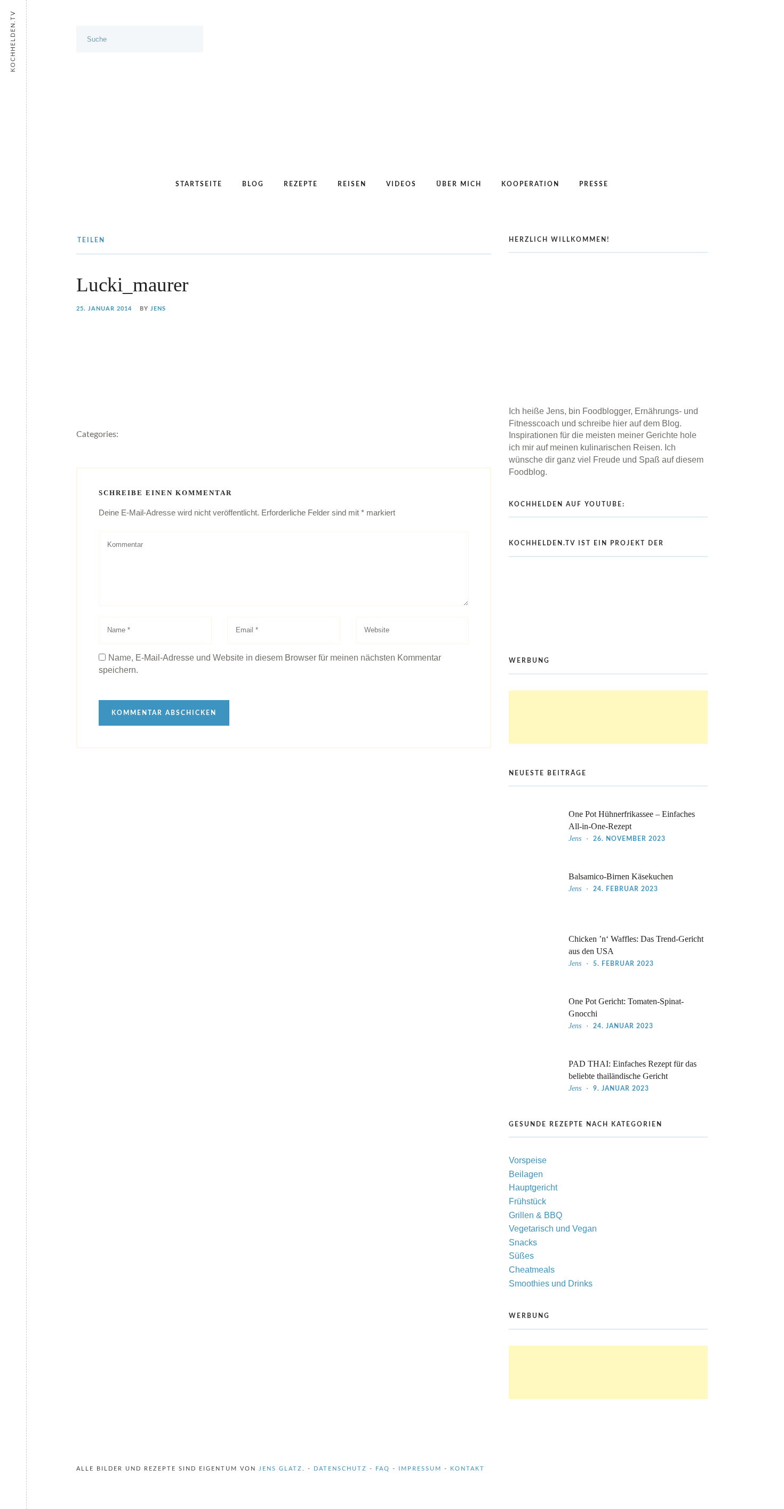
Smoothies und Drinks (551, 1283)
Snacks (523, 1242)
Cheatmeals (532, 1269)
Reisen (352, 184)
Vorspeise (528, 1160)
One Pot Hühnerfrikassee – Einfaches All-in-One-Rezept (632, 820)
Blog (253, 184)
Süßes (521, 1255)
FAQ (382, 1469)
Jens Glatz (280, 1469)
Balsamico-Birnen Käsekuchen (621, 876)
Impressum (420, 1469)
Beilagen (526, 1174)
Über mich (459, 184)
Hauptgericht (533, 1187)
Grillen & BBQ (535, 1215)
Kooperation (530, 184)
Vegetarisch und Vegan (553, 1228)
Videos (401, 184)
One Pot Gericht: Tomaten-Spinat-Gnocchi (626, 1007)
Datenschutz (340, 1469)
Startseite (198, 184)
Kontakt (467, 1469)
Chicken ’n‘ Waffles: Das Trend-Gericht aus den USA (636, 945)
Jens (158, 309)
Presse (594, 184)
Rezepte (301, 184)
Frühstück (527, 1201)
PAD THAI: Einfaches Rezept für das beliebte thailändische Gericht (633, 1070)
